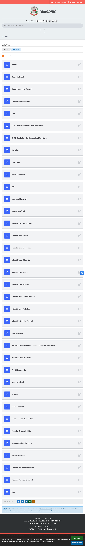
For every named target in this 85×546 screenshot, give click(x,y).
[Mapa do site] (53, 21)
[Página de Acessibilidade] (56, 21)
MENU (6, 37)
